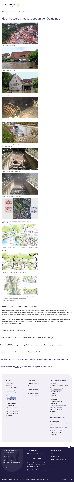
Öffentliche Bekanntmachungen (58, 459)
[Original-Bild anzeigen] (20, 33)
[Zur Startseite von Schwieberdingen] (10, 5)
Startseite (2, 11)
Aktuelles (52, 453)
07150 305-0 (8, 460)
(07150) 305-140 (12, 411)
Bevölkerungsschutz (18, 11)
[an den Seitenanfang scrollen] (69, 447)
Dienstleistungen (54, 456)
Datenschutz (11, 479)
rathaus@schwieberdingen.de (14, 396)
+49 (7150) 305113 (56, 431)
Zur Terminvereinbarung (35, 458)
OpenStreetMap (10, 391)
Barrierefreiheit (25, 479)
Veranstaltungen (54, 466)
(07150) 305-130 (56, 407)
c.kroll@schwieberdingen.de (58, 388)
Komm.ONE (69, 479)
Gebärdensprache (43, 479)
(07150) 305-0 (11, 398)
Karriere (52, 463)
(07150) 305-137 (56, 390)
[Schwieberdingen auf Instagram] (6, 467)
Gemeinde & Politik (9, 11)
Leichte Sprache (34, 479)
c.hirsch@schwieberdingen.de (58, 405)
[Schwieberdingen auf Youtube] (8, 467)
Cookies (18, 479)
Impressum (4, 479)
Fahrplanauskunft (10, 393)
